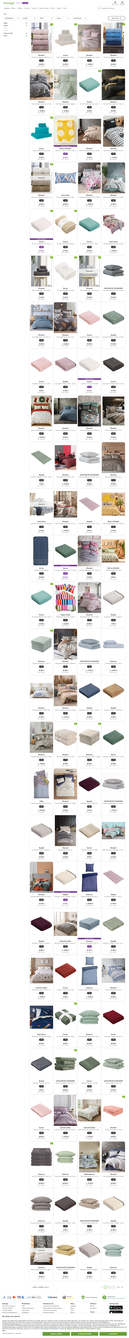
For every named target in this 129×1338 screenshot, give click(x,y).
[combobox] (110, 8)
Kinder (6, 26)
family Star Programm (8, 1306)
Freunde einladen (7, 1308)
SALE (5, 36)
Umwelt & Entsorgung (49, 1310)
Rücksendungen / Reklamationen (52, 1308)
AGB (23, 1306)
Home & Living (8, 33)
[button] (122, 3)
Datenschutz (25, 1310)
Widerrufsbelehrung (28, 1308)
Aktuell (92, 1306)
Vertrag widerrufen (48, 1312)
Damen (72, 1312)
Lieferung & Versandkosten (51, 1306)
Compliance (25, 1312)
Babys (6, 23)
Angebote (73, 1306)
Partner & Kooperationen (9, 1312)
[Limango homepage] (9, 3)
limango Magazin (7, 1310)
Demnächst (93, 1308)
